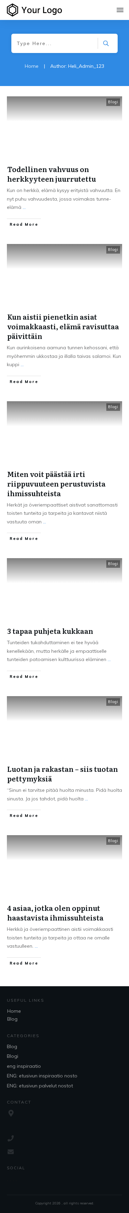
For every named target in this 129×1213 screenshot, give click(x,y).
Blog (12, 1019)
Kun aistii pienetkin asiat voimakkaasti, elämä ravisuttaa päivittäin (63, 326)
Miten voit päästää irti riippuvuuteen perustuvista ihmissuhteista (56, 483)
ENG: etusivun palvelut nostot (40, 1086)
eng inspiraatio (24, 1066)
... (24, 207)
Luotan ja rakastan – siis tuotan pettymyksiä (62, 774)
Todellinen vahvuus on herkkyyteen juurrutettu (51, 174)
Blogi (113, 101)
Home (14, 1011)
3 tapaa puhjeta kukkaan (50, 631)
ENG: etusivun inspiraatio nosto (42, 1076)
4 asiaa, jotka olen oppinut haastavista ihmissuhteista (55, 913)
